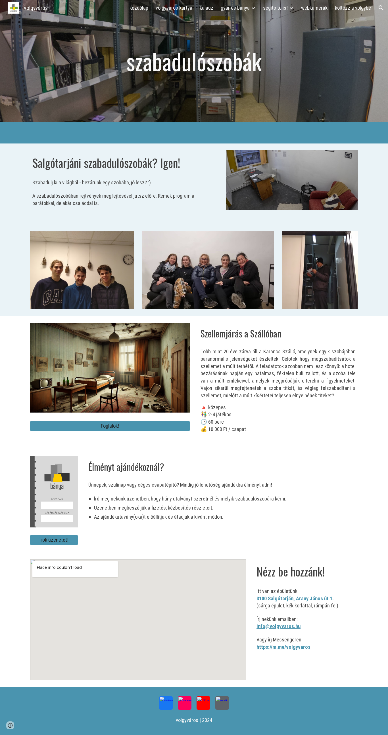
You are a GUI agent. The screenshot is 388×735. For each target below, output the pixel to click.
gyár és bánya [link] (235, 8)
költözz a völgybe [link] (353, 8)
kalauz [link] (206, 8)
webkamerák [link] (314, 8)
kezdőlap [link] (139, 8)
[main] (194, 61)
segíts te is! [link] (275, 8)
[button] (381, 8)
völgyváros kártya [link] (174, 8)
